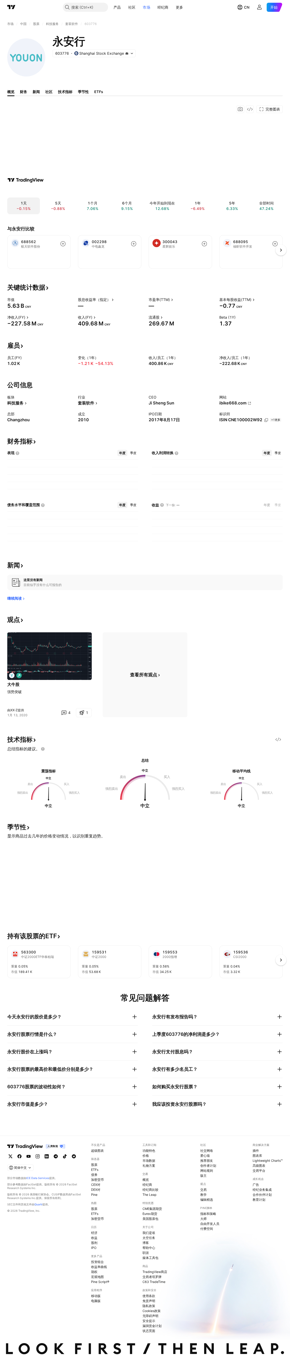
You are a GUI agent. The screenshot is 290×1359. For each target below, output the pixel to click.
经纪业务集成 (262, 1190)
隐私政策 (149, 1306)
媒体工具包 (150, 1258)
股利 (94, 1243)
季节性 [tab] (83, 91)
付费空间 (206, 1229)
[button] (124, 7)
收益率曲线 (99, 1267)
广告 (256, 1185)
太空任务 (149, 1238)
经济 (94, 1233)
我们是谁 (149, 1233)
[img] (127, 53)
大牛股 (13, 684)
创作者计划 (208, 1165)
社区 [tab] (49, 91)
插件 (256, 1150)
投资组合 (97, 1262)
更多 (179, 7)
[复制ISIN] (266, 420)
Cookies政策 (152, 1311)
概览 (146, 1180)
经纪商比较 (150, 1190)
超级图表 (97, 1150)
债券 (94, 1175)
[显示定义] (17, 300)
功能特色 (149, 1150)
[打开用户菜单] (259, 7)
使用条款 (149, 1296)
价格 (146, 1155)
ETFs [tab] (98, 91)
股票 (94, 1165)
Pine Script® (100, 1282)
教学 (203, 1195)
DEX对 (95, 1190)
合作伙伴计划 (262, 1195)
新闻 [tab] (36, 91)
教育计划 (259, 1199)
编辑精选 (206, 1199)
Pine (94, 1195)
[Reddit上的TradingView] (74, 1156)
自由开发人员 (209, 1224)
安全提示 (149, 1321)
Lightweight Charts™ (268, 1160)
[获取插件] (250, 109)
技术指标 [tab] (65, 91)
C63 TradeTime (154, 1282)
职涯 (146, 1253)
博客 (146, 1243)
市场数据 (149, 1160)
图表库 (257, 1155)
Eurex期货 (150, 1214)
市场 (146, 7)
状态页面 (149, 1331)
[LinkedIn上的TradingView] (47, 1156)
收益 (94, 1238)
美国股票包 (150, 1219)
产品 (117, 7)
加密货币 (97, 1180)
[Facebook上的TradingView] (19, 1156)
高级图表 (259, 1165)
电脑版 (96, 1301)
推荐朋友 (206, 1160)
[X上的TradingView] (10, 1156)
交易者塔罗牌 (152, 1277)
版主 (203, 1175)
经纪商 (163, 7)
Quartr (38, 1204)
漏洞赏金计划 (152, 1326)
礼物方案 (149, 1165)
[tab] (122, 453)
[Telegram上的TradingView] (56, 1156)
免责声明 (149, 1301)
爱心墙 (205, 1155)
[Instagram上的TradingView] (37, 1156)
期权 (94, 1272)
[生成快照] (240, 109)
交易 (203, 1190)
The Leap (150, 1195)
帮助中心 (149, 1248)
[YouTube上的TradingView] (28, 1156)
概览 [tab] (10, 91)
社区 (132, 7)
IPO (94, 1248)
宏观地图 (97, 1277)
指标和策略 (208, 1214)
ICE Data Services (37, 1178)
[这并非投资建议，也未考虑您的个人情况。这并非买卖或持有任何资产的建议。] (43, 749)
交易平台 (259, 1170)
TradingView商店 (155, 1272)
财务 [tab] (23, 91)
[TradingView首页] (11, 7)
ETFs (94, 1170)
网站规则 (206, 1170)
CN (246, 7)
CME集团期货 (152, 1209)
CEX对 (95, 1185)
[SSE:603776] (11, 675)
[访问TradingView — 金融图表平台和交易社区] (25, 180)
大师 (203, 1219)
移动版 (96, 1296)
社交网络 (206, 1150)
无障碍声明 (150, 1316)
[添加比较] (63, 244)
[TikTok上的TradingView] (65, 1156)
